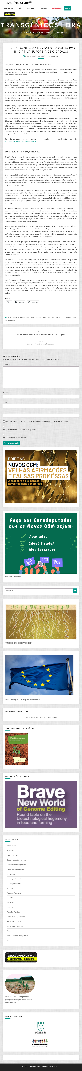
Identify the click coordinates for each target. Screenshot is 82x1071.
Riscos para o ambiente (15, 926)
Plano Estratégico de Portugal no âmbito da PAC (23, 700)
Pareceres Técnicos (14, 893)
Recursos (30, 8)
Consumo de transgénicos (16, 865)
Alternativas (11, 846)
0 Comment (54, 56)
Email (5, 402)
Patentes (10, 898)
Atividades (15, 317)
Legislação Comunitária (15, 879)
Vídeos (9, 931)
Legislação (11, 874)
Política (39, 317)
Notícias (10, 888)
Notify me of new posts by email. (14, 437)
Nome (5, 393)
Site (4, 412)
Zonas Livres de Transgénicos (17, 936)
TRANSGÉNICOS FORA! (50, 1067)
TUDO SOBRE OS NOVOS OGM (18, 643)
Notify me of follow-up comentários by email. (19, 429)
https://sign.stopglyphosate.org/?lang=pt (20, 141)
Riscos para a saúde (27, 317)
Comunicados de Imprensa (16, 860)
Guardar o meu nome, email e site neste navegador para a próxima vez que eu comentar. (37, 421)
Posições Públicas (58, 317)
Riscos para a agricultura (16, 917)
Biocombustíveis (13, 855)
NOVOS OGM (58, 8)
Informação (43, 8)
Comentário (7, 365)
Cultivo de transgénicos (15, 869)
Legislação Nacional (14, 883)
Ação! (20, 8)
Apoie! (67, 8)
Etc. (8, 940)
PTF (9, 317)
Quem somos (8, 8)
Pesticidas (47, 317)
